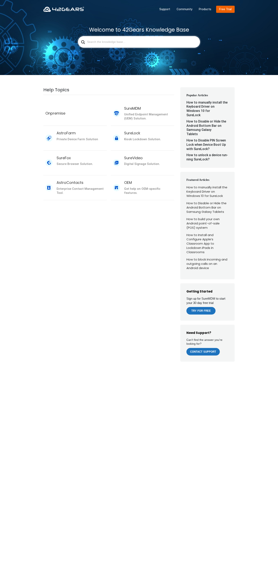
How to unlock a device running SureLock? (207, 157)
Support (164, 9)
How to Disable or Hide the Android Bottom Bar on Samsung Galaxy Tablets (206, 127)
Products (205, 9)
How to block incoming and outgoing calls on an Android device (206, 263)
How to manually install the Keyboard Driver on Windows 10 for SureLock (207, 108)
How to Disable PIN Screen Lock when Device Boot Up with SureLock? (206, 144)
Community (184, 9)
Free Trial (225, 9)
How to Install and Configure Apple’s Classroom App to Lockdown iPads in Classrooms (200, 243)
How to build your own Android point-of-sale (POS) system (203, 223)
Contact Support (203, 351)
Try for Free (201, 310)
